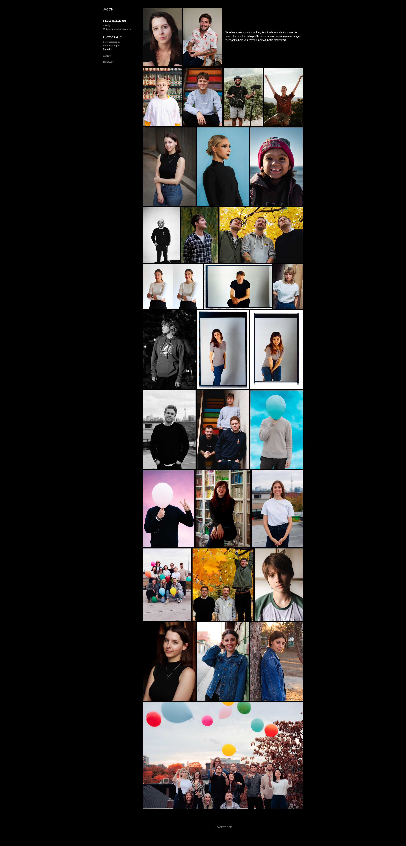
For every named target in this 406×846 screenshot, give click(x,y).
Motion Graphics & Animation (117, 29)
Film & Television (114, 20)
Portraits (107, 49)
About (107, 56)
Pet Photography (111, 45)
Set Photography (111, 42)
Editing (106, 25)
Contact (108, 62)
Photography (112, 37)
